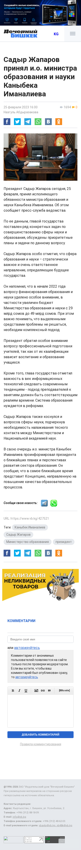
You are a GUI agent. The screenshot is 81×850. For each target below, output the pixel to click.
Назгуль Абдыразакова (21, 112)
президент (64, 542)
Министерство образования (27, 542)
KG (56, 34)
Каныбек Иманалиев (30, 527)
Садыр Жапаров (18, 534)
